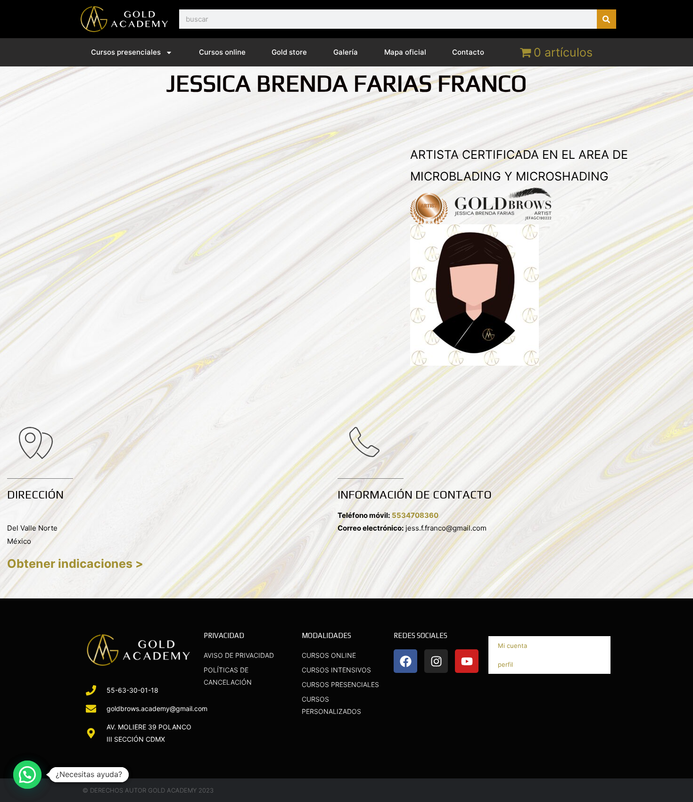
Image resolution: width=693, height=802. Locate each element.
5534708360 (415, 515)
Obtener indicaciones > (75, 563)
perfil (505, 664)
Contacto (468, 52)
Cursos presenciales (126, 52)
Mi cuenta (512, 645)
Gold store (289, 52)
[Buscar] (606, 19)
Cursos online (222, 52)
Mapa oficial (405, 52)
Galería (345, 52)
